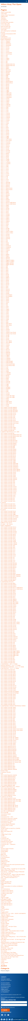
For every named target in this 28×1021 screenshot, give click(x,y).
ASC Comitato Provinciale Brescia (8, 455)
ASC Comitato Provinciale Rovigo (8, 671)
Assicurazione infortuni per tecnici (8, 820)
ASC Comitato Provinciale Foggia (8, 512)
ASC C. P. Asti (4, 55)
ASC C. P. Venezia (5, 329)
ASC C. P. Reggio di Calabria (7, 260)
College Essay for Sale (6, 834)
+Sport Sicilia (4, 13)
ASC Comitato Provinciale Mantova (8, 566)
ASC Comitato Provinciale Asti (7, 424)
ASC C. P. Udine (4, 321)
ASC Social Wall (4, 812)
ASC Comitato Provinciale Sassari (8, 677)
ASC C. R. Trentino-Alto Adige (8, 396)
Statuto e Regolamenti (6, 39)
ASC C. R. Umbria (5, 398)
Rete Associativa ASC (6, 26)
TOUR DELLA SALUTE (6, 958)
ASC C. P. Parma (5, 222)
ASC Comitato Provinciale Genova (8, 521)
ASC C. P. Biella (4, 75)
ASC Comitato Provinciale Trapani (8, 707)
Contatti (2, 835)
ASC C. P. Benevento (6, 70)
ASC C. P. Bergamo (5, 72)
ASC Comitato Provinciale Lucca (8, 560)
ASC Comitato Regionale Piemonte (8, 782)
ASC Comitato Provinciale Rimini (8, 659)
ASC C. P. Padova (5, 217)
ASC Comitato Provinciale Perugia (8, 619)
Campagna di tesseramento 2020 (8, 34)
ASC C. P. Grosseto (5, 150)
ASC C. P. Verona (5, 338)
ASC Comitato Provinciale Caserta (8, 472)
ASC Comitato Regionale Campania (9, 755)
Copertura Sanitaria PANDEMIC (8, 824)
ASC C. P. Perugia (5, 228)
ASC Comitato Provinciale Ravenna (8, 648)
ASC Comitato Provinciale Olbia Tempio (9, 602)
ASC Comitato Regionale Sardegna (8, 789)
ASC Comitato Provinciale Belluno (8, 437)
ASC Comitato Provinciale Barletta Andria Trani (11, 434)
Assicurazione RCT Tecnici (7, 821)
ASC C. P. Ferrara (5, 130)
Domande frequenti (5, 866)
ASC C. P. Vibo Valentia (6, 341)
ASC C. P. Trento (5, 312)
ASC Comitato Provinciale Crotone (8, 492)
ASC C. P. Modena (5, 199)
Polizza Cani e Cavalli (5, 902)
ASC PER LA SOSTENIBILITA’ (7, 811)
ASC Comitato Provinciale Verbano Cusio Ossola (12, 729)
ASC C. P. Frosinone (5, 142)
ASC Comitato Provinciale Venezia (8, 726)
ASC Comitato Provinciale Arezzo (8, 419)
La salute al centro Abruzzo (7, 890)
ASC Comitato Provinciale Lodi (7, 557)
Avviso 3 (3, 910)
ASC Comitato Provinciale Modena (8, 584)
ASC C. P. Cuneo (5, 122)
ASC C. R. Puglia (5, 384)
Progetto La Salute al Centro (7, 916)
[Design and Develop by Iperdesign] (24, 1019)
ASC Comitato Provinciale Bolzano (8, 452)
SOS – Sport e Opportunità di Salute (9, 945)
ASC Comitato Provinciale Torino (8, 703)
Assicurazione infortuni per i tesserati (9, 818)
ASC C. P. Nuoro (5, 211)
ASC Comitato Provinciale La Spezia (9, 543)
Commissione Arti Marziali (6, 796)
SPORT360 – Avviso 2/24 (7, 948)
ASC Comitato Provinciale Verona (8, 734)
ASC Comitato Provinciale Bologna (8, 449)
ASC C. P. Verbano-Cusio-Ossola (8, 332)
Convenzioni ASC (5, 838)
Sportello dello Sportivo (6, 949)
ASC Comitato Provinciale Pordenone (9, 636)
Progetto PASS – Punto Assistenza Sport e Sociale (12, 931)
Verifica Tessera (4, 962)
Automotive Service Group (7, 841)
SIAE (2, 847)
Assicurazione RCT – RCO (7, 817)
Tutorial (2, 961)
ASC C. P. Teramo (5, 300)
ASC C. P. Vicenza (5, 344)
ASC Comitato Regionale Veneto (8, 808)
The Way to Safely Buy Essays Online (9, 954)
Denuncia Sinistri (4, 850)
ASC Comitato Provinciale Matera (8, 571)
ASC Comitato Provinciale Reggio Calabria (10, 651)
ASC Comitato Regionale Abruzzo (8, 746)
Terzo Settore (4, 951)
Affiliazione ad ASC (5, 861)
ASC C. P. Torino (5, 306)
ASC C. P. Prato (4, 251)
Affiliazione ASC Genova (6, 522)
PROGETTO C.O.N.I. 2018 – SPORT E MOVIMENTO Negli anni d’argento (13, 914)
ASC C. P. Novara (5, 208)
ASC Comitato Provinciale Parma (8, 613)
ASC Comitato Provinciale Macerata (9, 563)
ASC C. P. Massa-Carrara (6, 188)
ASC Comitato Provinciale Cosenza (8, 486)
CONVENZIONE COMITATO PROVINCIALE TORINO (13, 706)
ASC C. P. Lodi (4, 176)
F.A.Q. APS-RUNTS (5, 25)
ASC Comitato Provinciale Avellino (8, 427)
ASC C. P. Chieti (4, 107)
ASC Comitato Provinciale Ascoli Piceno (10, 421)
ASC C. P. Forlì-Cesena (6, 139)
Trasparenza (3, 959)
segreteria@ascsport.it (5, 987)
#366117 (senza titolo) (6, 12)
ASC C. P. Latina (4, 165)
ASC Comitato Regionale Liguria (8, 766)
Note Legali (3, 895)
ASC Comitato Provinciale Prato (8, 642)
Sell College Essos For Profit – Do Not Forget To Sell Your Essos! (13, 940)
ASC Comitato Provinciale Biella (8, 446)
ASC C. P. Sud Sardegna (6, 295)
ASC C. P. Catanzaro (5, 104)
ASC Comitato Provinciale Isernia (8, 537)
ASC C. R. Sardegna (5, 387)
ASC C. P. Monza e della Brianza (8, 202)
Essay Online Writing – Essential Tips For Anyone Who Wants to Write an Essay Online (13, 869)
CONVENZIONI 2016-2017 (7, 582)
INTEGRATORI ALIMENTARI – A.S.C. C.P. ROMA (12, 667)
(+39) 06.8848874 (6, 983)
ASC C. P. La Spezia (5, 162)
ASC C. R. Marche (5, 375)
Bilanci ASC (3, 854)
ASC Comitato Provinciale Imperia (8, 534)
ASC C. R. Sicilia (4, 390)
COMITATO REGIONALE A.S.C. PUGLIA (10, 786)
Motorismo (3, 827)
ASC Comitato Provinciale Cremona (9, 489)
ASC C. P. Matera (5, 191)
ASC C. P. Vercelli (5, 335)
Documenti (3, 509)
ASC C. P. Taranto (5, 297)
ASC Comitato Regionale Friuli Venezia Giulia (11, 760)
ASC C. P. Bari (4, 61)
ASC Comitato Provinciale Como (8, 484)
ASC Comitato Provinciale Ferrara (8, 505)
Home (2, 887)
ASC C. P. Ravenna (5, 257)
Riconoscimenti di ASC (6, 38)
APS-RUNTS (4, 19)
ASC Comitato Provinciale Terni (8, 700)
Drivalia (2, 867)
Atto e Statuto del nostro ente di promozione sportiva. (13, 864)
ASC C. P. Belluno (5, 67)
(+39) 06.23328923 (7, 986)
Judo (2, 773)
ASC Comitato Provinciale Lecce (8, 548)
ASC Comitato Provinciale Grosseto (9, 531)
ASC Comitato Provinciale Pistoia (8, 633)
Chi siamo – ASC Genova (7, 524)
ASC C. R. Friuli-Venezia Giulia (8, 364)
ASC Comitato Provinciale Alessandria (9, 410)
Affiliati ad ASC (4, 16)
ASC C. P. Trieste (5, 318)
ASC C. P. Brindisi (5, 87)
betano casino (4, 830)
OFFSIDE (3, 896)
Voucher (3, 964)
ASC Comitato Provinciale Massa (8, 569)
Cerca (2, 833)
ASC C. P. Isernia (5, 156)
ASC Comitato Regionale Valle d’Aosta (9, 805)
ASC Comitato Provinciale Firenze (8, 508)
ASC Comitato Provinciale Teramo (8, 697)
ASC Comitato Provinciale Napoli (8, 590)
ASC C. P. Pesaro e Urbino (7, 231)
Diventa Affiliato (4, 851)
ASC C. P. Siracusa (5, 289)
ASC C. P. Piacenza (5, 237)
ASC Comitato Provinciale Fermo (8, 501)
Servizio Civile (4, 922)
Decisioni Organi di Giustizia (7, 848)
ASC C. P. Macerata (5, 182)
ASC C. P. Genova (5, 145)
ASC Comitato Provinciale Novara (8, 593)
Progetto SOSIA (4, 918)
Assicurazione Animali (5, 814)
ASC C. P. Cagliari (5, 90)
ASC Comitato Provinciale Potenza (8, 639)
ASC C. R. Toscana (5, 393)
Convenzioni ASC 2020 (6, 843)
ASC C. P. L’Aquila (5, 159)
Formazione (3, 879)
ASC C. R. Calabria (5, 355)
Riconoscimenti (4, 860)
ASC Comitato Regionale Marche (8, 776)
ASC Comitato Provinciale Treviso (8, 713)
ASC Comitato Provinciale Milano (8, 580)
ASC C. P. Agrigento (5, 41)
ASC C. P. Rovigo (5, 274)
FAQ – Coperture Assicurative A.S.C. (9, 877)
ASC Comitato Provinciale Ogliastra (8, 599)
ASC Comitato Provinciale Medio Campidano (11, 574)
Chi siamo (3, 35)
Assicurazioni (4, 815)
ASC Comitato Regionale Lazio (8, 763)
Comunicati (3, 502)
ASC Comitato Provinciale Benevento (9, 440)
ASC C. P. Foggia (5, 136)
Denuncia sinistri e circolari (7, 825)
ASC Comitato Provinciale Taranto (8, 694)
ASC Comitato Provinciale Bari (7, 430)
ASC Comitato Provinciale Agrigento (9, 407)
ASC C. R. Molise (5, 378)
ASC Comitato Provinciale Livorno (8, 554)
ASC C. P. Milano (5, 197)
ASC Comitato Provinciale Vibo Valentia (9, 737)
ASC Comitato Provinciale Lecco (8, 551)
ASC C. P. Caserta (5, 98)
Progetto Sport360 (5, 920)
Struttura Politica (4, 771)
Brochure (3, 32)
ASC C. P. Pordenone (6, 246)
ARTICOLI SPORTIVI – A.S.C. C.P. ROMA (11, 665)
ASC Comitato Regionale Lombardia (9, 769)
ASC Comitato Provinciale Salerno (8, 674)
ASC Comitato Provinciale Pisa (7, 631)
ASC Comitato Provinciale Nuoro (8, 596)
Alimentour (3, 18)
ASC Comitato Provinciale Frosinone (9, 518)
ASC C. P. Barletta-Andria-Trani (8, 64)
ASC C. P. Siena (4, 286)
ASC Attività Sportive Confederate (8, 31)
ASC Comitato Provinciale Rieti (7, 657)
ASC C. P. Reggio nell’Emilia (7, 263)
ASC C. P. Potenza (5, 248)
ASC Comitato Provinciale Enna (8, 498)
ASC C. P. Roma (4, 272)
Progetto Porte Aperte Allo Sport (8, 933)
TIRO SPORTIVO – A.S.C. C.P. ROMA (10, 668)
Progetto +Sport (4, 925)
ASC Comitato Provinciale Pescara (8, 625)
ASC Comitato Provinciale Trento (8, 710)
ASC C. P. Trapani (5, 309)
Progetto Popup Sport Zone (7, 932)
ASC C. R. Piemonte (5, 381)
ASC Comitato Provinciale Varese (8, 721)
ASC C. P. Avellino (5, 58)
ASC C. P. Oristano (5, 214)
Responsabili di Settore (6, 883)
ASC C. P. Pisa (4, 240)
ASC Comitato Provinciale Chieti (8, 481)
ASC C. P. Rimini (4, 269)
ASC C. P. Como (5, 110)
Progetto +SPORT (5, 923)
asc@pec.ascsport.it (4, 989)
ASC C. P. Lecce (5, 168)
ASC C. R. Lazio (4, 367)
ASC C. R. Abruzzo (5, 349)
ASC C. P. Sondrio (5, 292)
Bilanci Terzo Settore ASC (6, 831)
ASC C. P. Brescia (5, 84)
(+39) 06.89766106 (6, 984)
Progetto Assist (4, 928)
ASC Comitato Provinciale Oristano (8, 605)
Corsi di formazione (5, 857)
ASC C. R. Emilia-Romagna (7, 361)
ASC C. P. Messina (5, 194)
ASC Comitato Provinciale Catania (8, 475)
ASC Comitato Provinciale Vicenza (8, 740)
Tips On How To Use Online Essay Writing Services (12, 955)
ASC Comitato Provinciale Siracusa (8, 685)
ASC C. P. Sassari (5, 280)
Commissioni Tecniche (6, 772)
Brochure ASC (4, 856)
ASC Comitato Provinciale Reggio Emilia (9, 654)
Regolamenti (3, 863)
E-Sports (3, 845)
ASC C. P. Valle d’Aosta (6, 323)
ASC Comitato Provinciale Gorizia (8, 528)
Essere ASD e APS (5, 23)
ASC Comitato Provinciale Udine (8, 719)
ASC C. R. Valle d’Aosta (6, 401)
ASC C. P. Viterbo (5, 347)
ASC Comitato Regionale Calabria (8, 752)
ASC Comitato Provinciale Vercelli (8, 732)
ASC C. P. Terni (4, 303)
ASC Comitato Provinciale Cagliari (8, 460)
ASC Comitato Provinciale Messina (8, 577)
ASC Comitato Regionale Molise (8, 779)
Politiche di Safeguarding (6, 900)
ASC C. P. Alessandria (6, 44)
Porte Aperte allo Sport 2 (6, 903)
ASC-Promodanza (5, 909)
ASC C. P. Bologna (5, 78)
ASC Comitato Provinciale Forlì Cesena (9, 515)
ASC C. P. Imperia (5, 153)
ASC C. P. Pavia (4, 225)
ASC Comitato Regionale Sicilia (8, 792)
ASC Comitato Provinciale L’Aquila (8, 540)
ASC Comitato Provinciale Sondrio (8, 688)
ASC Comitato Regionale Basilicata (8, 749)
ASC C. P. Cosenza (5, 113)
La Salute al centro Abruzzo (7, 892)
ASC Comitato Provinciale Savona (8, 680)
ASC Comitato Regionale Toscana (8, 795)
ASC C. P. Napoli (5, 205)
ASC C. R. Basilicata (5, 352)
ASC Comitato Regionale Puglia (8, 785)
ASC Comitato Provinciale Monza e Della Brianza (12, 587)
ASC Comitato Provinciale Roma (8, 662)
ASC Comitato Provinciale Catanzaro (9, 478)
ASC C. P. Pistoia (5, 243)
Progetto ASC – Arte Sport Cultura (9, 926)
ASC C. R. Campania (5, 358)
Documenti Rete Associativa (7, 22)
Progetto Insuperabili (5, 929)
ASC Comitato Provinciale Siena (8, 683)
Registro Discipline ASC (6, 882)
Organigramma (4, 36)
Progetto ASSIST (4, 912)
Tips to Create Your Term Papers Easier (9, 957)
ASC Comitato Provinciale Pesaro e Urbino (10, 622)
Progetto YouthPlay (5, 935)
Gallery (2, 884)
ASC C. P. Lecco (5, 171)
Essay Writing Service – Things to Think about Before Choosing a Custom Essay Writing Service (13, 875)
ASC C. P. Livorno (5, 173)
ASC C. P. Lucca (5, 179)
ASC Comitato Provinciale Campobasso (9, 466)
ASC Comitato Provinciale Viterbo (8, 743)
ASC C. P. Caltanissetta (6, 93)
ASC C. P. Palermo (5, 220)
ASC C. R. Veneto (5, 404)
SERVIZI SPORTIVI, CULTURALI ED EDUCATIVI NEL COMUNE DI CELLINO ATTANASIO (13, 943)
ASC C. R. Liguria (5, 370)
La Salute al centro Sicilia (6, 893)
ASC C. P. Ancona (5, 47)
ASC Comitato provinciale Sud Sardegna (10, 691)
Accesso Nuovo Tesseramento (8, 15)
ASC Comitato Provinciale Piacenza (9, 628)
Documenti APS (4, 21)
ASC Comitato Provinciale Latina (8, 546)
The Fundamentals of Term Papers (8, 952)
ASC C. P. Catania (5, 101)
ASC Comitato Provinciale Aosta (8, 416)
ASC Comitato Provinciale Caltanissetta (9, 463)
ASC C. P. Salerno (5, 277)
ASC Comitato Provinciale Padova (8, 608)
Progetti (2, 908)
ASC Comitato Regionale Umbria (8, 802)
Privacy (2, 906)
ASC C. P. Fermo (5, 127)
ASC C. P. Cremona (5, 116)
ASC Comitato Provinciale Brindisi (8, 458)
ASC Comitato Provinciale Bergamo (9, 443)
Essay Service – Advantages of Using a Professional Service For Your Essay (12, 872)
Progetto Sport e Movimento (7, 919)
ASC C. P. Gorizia (5, 147)
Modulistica (3, 858)
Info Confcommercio (5, 889)
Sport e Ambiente (5, 946)
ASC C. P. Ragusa (5, 254)
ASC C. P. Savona (5, 283)
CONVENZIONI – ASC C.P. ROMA (9, 664)
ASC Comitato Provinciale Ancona (8, 413)
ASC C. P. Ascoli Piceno (6, 52)
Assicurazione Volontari (6, 822)
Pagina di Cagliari (5, 897)
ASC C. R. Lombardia (6, 372)
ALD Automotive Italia (5, 840)
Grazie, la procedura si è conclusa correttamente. (12, 886)
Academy (3, 880)
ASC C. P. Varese (5, 326)
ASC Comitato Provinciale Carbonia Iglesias (10, 469)
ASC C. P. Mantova (5, 185)
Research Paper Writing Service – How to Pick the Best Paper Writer (13, 937)
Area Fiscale (3, 29)
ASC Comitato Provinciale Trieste (8, 716)
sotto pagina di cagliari (6, 899)
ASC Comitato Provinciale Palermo (8, 610)
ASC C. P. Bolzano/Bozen (7, 81)
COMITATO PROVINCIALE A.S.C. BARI (10, 432)
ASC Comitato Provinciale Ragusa (8, 645)
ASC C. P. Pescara (5, 234)
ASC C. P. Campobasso (6, 96)
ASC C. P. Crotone (5, 119)
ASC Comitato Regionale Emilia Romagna (10, 758)
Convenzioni (3, 837)
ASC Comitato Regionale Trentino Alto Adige (11, 799)
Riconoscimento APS (5, 28)
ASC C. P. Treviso (5, 315)
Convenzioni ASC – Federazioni (8, 844)
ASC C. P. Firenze (5, 133)
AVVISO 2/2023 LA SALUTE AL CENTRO (10, 828)
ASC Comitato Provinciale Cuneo (8, 495)
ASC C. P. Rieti (4, 266)
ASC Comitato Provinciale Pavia (8, 616)
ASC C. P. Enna (4, 124)
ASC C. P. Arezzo (5, 49)
